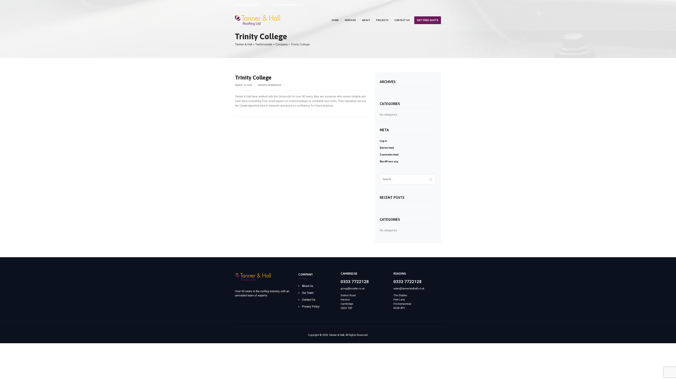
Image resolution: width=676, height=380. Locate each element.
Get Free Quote (427, 20)
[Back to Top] (668, 374)
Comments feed (389, 154)
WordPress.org (389, 161)
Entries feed (387, 147)
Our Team (308, 292)
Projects (382, 20)
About (366, 20)
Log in (383, 141)
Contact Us (401, 20)
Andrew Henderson (269, 85)
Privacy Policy (311, 306)
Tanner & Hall (336, 335)
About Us (307, 286)
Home (335, 20)
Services (350, 20)
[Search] (431, 179)
